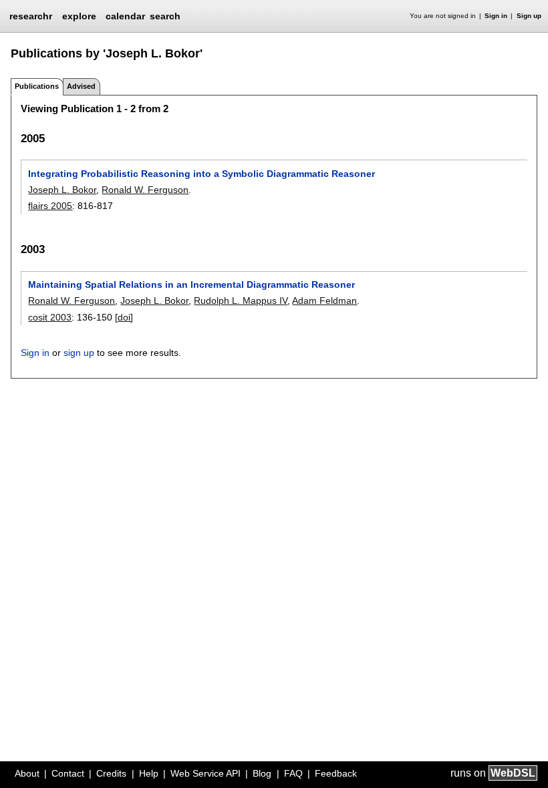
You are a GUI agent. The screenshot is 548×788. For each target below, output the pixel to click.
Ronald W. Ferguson (145, 189)
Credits (111, 773)
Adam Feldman (324, 300)
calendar (125, 16)
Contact (67, 773)
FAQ (293, 773)
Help (148, 773)
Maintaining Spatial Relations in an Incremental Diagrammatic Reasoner (191, 284)
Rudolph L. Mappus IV (240, 300)
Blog (262, 773)
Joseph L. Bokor (62, 189)
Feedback (336, 773)
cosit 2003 (50, 317)
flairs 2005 (50, 205)
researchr (30, 15)
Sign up (529, 15)
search (165, 16)
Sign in (496, 15)
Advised (81, 86)
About (27, 773)
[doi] (124, 317)
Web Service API (205, 773)
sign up (78, 352)
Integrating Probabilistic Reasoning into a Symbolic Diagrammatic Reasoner (201, 173)
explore (79, 16)
